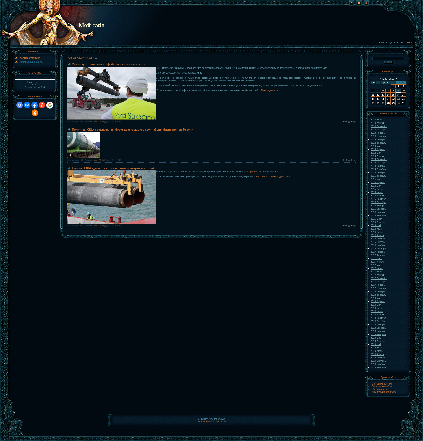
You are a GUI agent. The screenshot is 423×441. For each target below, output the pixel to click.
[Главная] (351, 5)
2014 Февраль (378, 142)
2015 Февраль (378, 175)
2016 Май (376, 225)
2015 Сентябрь (379, 199)
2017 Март (376, 258)
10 (403, 90)
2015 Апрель (378, 182)
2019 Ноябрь (378, 364)
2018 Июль (377, 311)
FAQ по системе (381, 389)
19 (378, 99)
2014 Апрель (378, 149)
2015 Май (376, 185)
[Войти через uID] (19, 105)
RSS (409, 42)
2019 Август (377, 354)
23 (398, 99)
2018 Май (376, 304)
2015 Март (376, 179)
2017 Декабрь (378, 288)
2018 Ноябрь (378, 324)
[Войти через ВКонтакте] (27, 105)
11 (373, 94)
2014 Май (376, 152)
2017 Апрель (378, 261)
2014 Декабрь (378, 169)
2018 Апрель (378, 301)
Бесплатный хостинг (208, 421)
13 (383, 94)
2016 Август (377, 235)
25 (373, 103)
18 (373, 99)
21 (388, 99)
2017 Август (377, 275)
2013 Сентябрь (379, 126)
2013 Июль (377, 119)
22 (393, 99)
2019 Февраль (378, 334)
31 (403, 103)
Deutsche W (262, 176)
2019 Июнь (377, 347)
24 (403, 99)
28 (388, 103)
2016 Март (376, 218)
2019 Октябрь (378, 360)
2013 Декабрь (378, 136)
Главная (71, 57)
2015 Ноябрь (378, 205)
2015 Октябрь (378, 202)
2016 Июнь (377, 228)
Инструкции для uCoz (384, 391)
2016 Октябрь (378, 242)
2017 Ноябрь (378, 285)
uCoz (223, 421)
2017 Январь (378, 251)
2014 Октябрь (378, 162)
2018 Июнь (377, 308)
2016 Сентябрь (379, 238)
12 (378, 94)
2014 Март (376, 146)
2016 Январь (378, 212)
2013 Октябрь (378, 129)
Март (89, 57)
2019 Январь (378, 331)
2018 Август (377, 314)
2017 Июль (377, 271)
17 (403, 94)
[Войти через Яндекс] (42, 105)
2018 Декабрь (378, 327)
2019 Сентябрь (379, 357)
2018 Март (376, 298)
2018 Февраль (378, 294)
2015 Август (377, 195)
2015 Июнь (377, 189)
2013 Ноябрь (378, 133)
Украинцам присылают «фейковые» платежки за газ (109, 64)
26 (378, 103)
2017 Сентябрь (379, 278)
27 (383, 103)
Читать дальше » (270, 90)
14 (388, 94)
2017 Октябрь (378, 281)
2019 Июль (377, 351)
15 (393, 94)
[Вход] (366, 5)
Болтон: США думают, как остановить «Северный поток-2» (114, 168)
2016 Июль (377, 232)
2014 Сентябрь (379, 159)
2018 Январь (378, 291)
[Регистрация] (359, 5)
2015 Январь (378, 172)
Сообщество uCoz (382, 386)
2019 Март (376, 337)
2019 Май (376, 344)
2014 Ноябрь (378, 166)
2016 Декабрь (378, 248)
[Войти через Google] (49, 105)
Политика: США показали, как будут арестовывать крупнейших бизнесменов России (132, 129)
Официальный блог (382, 383)
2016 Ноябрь (378, 245)
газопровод (250, 171)
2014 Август (377, 156)
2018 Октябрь (378, 321)
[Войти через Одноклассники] (35, 112)
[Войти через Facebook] (34, 105)
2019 (81, 57)
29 (393, 103)
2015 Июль (377, 192)
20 (383, 99)
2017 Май (376, 265)
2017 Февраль (378, 255)
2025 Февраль (378, 367)
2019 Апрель (378, 341)
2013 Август (377, 123)
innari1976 (99, 121)
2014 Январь (378, 139)
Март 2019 (388, 78)
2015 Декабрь (378, 209)
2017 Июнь (377, 268)
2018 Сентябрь (379, 318)
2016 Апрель (378, 222)
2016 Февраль (378, 215)
